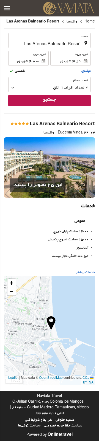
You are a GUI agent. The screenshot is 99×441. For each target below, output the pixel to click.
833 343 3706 (45, 413)
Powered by (49, 435)
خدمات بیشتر (85, 273)
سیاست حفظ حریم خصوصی (63, 426)
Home (89, 22)
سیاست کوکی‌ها (29, 426)
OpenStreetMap (51, 378)
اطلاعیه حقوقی (66, 420)
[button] (7, 8)
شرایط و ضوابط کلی (38, 420)
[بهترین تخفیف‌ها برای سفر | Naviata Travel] (69, 8)
